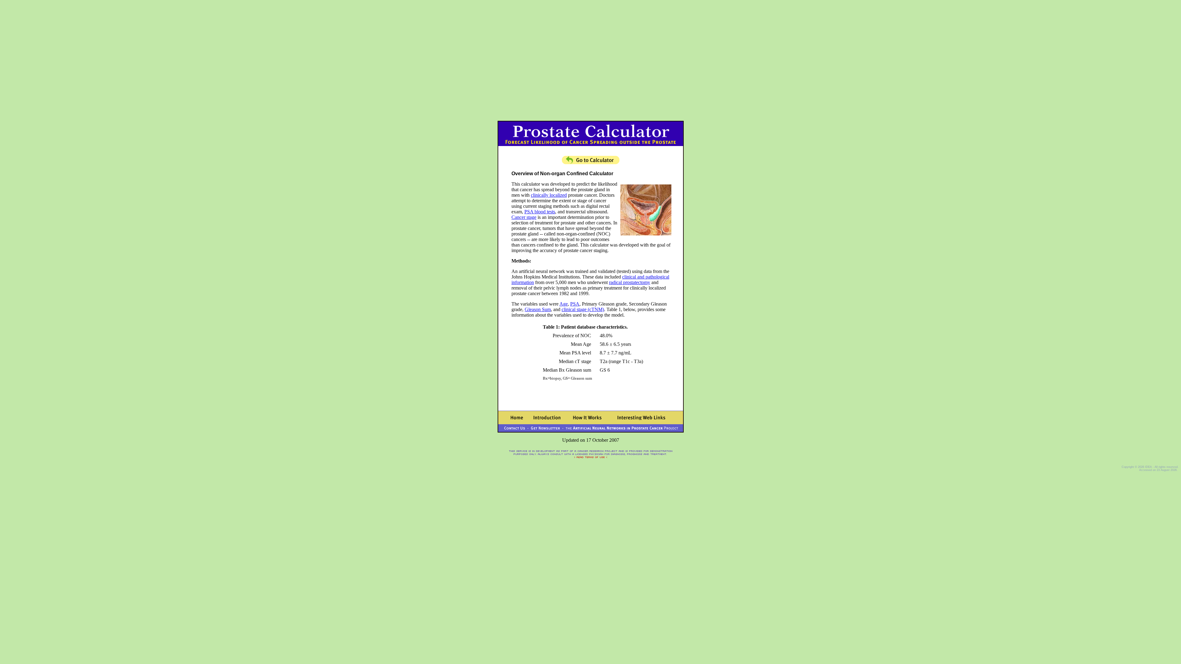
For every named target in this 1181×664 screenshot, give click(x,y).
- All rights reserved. (1165, 466)
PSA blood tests (539, 211)
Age (563, 303)
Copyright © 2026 (1133, 466)
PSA (574, 303)
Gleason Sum (538, 309)
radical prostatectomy (629, 282)
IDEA (1148, 466)
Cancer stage (523, 217)
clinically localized (549, 195)
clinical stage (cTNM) (583, 309)
